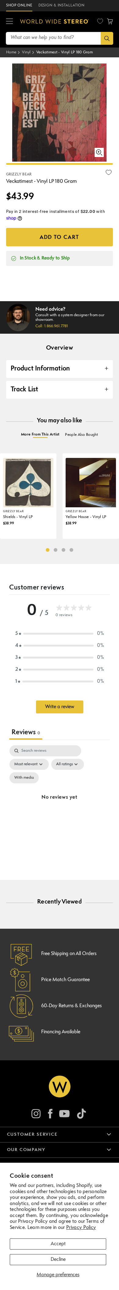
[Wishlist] (100, 21)
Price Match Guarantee (65, 979)
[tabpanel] (59, 805)
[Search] (107, 38)
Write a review (59, 707)
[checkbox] (24, 777)
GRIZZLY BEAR (19, 174)
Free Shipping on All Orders (68, 953)
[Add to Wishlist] (108, 172)
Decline (58, 1259)
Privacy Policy (81, 1227)
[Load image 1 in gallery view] (59, 164)
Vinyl (26, 52)
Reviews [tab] (26, 732)
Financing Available (60, 1032)
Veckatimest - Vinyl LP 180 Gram (64, 52)
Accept (58, 1244)
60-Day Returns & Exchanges (71, 1006)
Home (11, 52)
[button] (9, 21)
